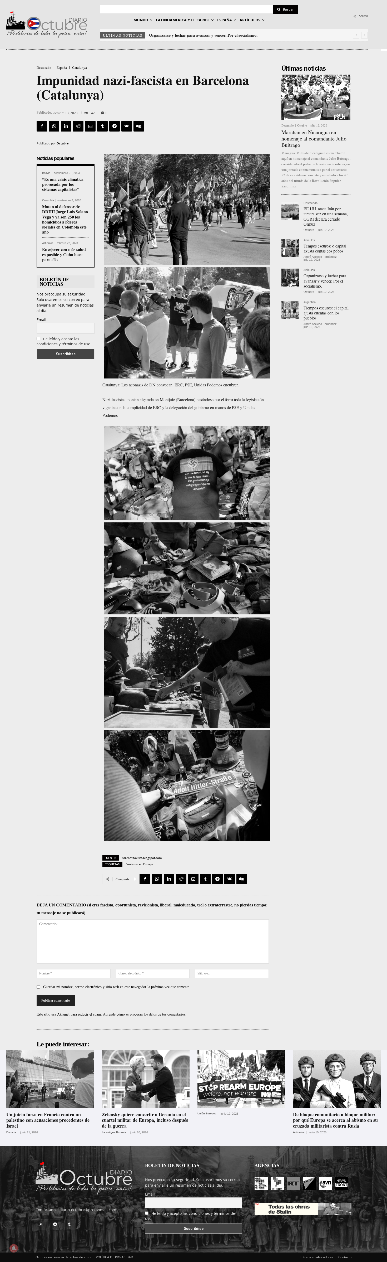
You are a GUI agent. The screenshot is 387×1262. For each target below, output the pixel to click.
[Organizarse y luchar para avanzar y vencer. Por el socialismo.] (290, 278)
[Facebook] (42, 126)
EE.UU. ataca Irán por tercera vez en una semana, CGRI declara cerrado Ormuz (326, 216)
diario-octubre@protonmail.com (87, 1209)
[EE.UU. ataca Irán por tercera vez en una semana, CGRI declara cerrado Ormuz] (290, 211)
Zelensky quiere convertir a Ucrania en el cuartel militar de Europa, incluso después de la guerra (145, 1120)
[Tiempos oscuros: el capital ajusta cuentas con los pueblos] (290, 310)
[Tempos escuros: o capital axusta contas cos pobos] (290, 248)
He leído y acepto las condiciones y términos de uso (63, 341)
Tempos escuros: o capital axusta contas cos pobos (325, 248)
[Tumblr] (102, 126)
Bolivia (46, 173)
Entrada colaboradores (316, 1257)
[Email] (90, 126)
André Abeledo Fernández (320, 256)
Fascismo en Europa (139, 864)
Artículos (47, 243)
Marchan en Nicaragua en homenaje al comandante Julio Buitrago (313, 138)
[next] (364, 35)
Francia (11, 1132)
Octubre (63, 143)
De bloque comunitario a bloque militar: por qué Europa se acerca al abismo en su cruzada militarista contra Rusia (335, 1120)
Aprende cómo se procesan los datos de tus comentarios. (144, 1014)
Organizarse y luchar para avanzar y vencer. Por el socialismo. (203, 35)
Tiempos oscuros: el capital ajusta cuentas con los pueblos (326, 313)
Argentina (310, 302)
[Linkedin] (66, 126)
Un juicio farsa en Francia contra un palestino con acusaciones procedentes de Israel (48, 1120)
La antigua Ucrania (114, 1132)
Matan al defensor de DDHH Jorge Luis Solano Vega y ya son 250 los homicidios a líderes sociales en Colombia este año (65, 219)
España (62, 67)
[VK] (126, 126)
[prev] (356, 35)
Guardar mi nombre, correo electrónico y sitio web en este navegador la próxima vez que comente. (116, 987)
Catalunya (79, 67)
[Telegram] (114, 126)
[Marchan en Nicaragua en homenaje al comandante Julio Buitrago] (315, 97)
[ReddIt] (78, 126)
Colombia (48, 200)
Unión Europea (206, 1113)
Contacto (344, 1257)
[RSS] (41, 1224)
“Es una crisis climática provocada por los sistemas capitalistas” (62, 184)
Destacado (44, 67)
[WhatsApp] (54, 126)
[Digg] (138, 126)
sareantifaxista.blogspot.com (142, 858)
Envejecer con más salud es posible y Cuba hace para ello (64, 254)
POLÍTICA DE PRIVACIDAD (114, 1257)
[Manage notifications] (13, 1248)
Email (41, 319)
